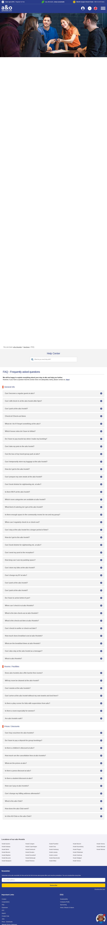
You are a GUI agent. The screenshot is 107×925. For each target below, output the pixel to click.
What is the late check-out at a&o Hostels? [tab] (21, 613)
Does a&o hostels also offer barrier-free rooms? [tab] (24, 673)
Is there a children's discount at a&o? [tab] (19, 748)
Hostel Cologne (29, 844)
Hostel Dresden (29, 852)
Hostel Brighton (6, 855)
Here (67, 379)
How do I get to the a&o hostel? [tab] (17, 469)
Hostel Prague (77, 849)
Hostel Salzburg (77, 855)
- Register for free (15, 2)
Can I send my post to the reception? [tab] (19, 552)
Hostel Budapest (6, 861)
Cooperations (6, 902)
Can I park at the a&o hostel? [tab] (16, 408)
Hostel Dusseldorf (30, 855)
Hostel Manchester (54, 858)
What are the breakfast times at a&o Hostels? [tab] (22, 643)
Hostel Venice (77, 861)
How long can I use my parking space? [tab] (20, 560)
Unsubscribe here (99, 889)
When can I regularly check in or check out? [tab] (22, 522)
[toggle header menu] (103, 8)
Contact (4, 899)
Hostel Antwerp (6, 846)
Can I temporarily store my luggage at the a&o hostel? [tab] (26, 461)
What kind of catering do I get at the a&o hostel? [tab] (24, 507)
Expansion (5, 907)
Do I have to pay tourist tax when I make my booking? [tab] (26, 439)
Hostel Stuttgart (77, 858)
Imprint (4, 913)
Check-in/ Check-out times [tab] (15, 416)
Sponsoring (63, 904)
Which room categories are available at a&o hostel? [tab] (25, 499)
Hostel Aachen (6, 844)
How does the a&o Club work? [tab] (17, 808)
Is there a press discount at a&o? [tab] (18, 771)
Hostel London (53, 855)
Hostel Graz (52, 846)
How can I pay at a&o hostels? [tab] (17, 786)
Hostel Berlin (5, 849)
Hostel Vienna (101, 844)
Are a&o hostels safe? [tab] (13, 718)
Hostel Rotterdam (78, 852)
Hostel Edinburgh (30, 858)
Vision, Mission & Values (67, 907)
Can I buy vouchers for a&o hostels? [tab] (19, 733)
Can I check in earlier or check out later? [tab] (21, 628)
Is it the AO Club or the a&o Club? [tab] (18, 816)
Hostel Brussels (6, 858)
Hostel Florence (29, 861)
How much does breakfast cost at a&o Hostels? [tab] (24, 636)
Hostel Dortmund (30, 849)
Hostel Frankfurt (53, 844)
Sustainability (64, 899)
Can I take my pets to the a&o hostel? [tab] (19, 446)
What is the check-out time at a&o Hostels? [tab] (22, 621)
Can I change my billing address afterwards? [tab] (22, 793)
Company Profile (65, 902)
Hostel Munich (77, 844)
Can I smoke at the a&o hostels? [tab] (18, 688)
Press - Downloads (7, 921)
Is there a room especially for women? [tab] (20, 711)
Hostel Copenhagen (31, 846)
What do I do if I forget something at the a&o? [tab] (23, 424)
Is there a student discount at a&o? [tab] (19, 778)
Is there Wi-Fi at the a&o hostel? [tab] (17, 492)
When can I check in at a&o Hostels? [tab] (19, 605)
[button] (19, 2)
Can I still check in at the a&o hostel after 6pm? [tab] (23, 401)
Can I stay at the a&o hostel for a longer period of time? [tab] (26, 530)
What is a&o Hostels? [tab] (13, 658)
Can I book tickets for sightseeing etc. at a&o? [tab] (23, 484)
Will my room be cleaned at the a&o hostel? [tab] (22, 680)
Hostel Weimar (101, 849)
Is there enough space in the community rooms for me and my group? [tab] (32, 515)
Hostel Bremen (6, 852)
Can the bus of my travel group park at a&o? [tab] (22, 454)
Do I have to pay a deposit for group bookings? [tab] (23, 740)
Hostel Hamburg (54, 849)
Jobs (3, 919)
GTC (3, 910)
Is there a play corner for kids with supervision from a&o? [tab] (27, 703)
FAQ (3, 904)
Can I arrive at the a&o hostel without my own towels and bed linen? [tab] (31, 696)
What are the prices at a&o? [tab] (16, 763)
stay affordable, (54, 2)
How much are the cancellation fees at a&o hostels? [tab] (25, 755)
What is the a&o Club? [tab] (14, 801)
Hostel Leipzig (53, 852)
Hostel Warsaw (101, 846)
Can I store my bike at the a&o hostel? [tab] (20, 568)
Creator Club (5, 916)
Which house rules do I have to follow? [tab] (20, 431)
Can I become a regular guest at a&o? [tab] (20, 393)
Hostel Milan (52, 861)
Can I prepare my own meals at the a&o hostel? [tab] (23, 477)
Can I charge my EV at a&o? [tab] (16, 575)
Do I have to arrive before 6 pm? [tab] (17, 598)
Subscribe (53, 885)
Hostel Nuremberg (78, 846)
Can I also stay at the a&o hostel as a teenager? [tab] (23, 651)
